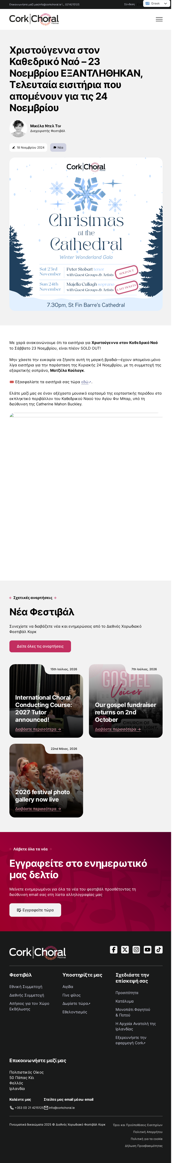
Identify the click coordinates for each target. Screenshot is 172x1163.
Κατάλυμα (125, 1001)
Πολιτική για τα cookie (147, 1139)
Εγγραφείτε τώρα (38, 910)
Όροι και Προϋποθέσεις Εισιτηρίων (138, 1125)
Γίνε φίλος (71, 995)
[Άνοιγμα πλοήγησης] (159, 19)
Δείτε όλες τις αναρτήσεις (40, 646)
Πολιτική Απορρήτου (148, 1132)
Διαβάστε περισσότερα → (38, 729)
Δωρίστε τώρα (75, 1003)
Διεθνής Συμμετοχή (26, 995)
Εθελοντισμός (74, 1012)
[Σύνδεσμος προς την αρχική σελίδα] (34, 19)
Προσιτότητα (127, 992)
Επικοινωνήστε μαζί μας (24, 4)
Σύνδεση (129, 4)
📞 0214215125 (70, 4)
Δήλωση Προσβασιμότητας (144, 1146)
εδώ (84, 382)
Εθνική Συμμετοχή (25, 986)
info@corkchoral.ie (50, 4)
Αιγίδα (67, 986)
